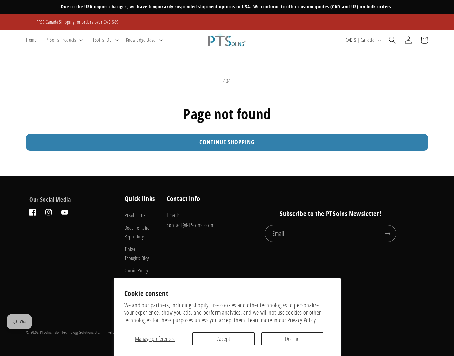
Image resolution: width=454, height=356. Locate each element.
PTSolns (46, 332)
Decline (292, 339)
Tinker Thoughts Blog (137, 254)
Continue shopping (227, 142)
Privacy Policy (301, 320)
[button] (63, 39)
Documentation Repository (138, 232)
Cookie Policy (137, 270)
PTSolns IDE (135, 215)
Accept (223, 339)
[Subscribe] (388, 233)
